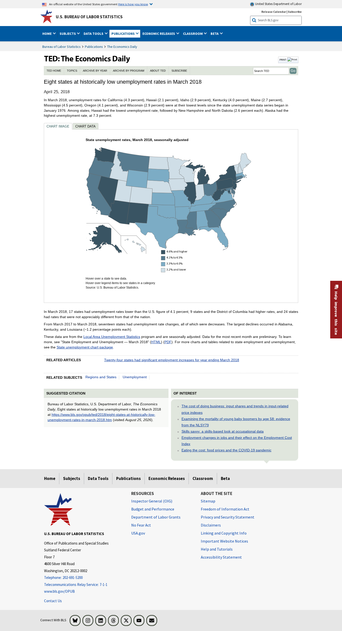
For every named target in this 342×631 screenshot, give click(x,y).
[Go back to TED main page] (160, 60)
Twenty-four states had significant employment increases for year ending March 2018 (171, 360)
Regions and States (100, 377)
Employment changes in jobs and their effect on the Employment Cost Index (237, 441)
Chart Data (85, 126)
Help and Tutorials (217, 549)
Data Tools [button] (94, 33)
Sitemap (208, 500)
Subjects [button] (68, 33)
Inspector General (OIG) (151, 500)
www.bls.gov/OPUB (59, 591)
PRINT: (283, 59)
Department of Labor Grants (156, 517)
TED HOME (54, 70)
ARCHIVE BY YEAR (95, 70)
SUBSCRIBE (179, 70)
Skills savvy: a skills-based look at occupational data (223, 431)
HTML (156, 342)
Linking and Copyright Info (224, 533)
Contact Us (53, 600)
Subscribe (295, 12)
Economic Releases (166, 478)
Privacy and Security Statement (227, 517)
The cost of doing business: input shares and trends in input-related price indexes (235, 409)
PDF (168, 342)
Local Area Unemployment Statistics (111, 337)
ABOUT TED (158, 70)
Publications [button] (123, 33)
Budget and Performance (152, 509)
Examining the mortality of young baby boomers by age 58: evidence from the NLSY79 (236, 422)
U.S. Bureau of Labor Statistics (89, 17)
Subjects (71, 478)
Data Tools (98, 478)
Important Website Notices (224, 541)
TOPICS (72, 70)
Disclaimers (211, 525)
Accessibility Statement (221, 557)
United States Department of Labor (278, 4)
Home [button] (47, 33)
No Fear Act (141, 525)
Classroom (203, 478)
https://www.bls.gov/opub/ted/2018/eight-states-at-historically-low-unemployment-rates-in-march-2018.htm (101, 417)
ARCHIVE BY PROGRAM (128, 70)
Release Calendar (273, 12)
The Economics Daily (122, 46)
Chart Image (58, 126)
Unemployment (135, 377)
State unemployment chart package (85, 347)
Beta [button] (215, 33)
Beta (225, 478)
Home (49, 478)
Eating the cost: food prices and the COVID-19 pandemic (226, 450)
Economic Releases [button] (159, 33)
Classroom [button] (193, 33)
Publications (94, 46)
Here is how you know (133, 4)
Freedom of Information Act (225, 509)
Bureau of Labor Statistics (61, 46)
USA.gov (138, 533)
